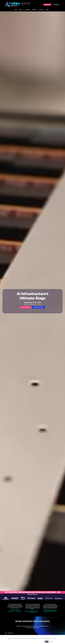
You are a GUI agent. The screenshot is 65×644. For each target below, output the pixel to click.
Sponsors (41, 9)
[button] (47, 5)
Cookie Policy (54, 638)
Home (16, 9)
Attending (27, 9)
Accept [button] (47, 641)
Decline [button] (51, 641)
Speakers (34, 9)
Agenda (20, 9)
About (47, 9)
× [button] (55, 636)
